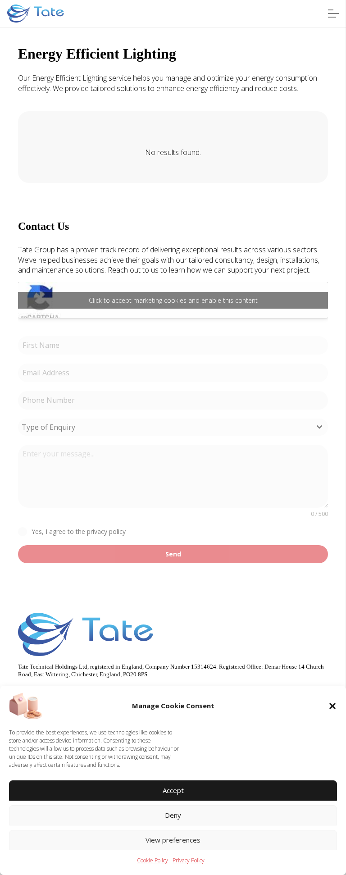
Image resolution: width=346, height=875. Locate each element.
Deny (173, 815)
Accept (173, 790)
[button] (332, 706)
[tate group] (35, 14)
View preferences (173, 839)
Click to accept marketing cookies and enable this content (173, 300)
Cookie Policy (152, 860)
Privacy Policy (189, 860)
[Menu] (333, 13)
